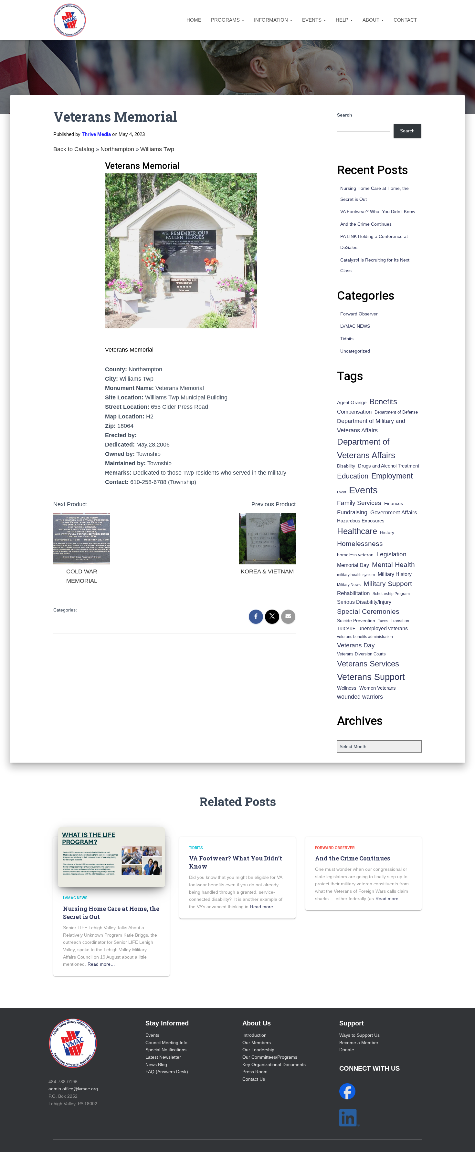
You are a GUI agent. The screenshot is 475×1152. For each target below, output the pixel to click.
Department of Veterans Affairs (366, 448)
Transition (400, 620)
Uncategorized (355, 351)
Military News (349, 584)
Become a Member (358, 1042)
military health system (356, 574)
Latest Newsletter (163, 1057)
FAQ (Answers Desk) (166, 1071)
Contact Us (253, 1079)
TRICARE (346, 628)
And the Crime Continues (366, 224)
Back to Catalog (74, 149)
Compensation (354, 412)
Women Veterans (377, 688)
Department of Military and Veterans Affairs (371, 426)
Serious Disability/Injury (364, 602)
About (372, 20)
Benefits (383, 401)
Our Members (256, 1042)
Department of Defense (396, 412)
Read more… (101, 964)
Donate (346, 1049)
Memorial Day (353, 565)
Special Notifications (165, 1049)
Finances (393, 503)
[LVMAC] (69, 20)
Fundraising (352, 512)
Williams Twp (157, 149)
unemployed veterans (383, 628)
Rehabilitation (353, 593)
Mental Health (393, 564)
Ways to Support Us (359, 1035)
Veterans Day (356, 645)
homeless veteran (355, 554)
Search (344, 115)
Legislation (391, 554)
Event (341, 492)
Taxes (383, 621)
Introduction (254, 1035)
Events (312, 20)
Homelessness (360, 543)
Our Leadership (258, 1049)
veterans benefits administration (365, 636)
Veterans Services (368, 663)
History (387, 532)
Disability (346, 465)
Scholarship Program (391, 593)
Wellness (346, 688)
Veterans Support (371, 677)
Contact (405, 20)
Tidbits (347, 338)
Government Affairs (393, 512)
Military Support (388, 583)
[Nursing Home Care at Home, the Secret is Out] (111, 856)
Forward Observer (359, 313)
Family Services (359, 502)
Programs (226, 20)
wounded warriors (360, 697)
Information (271, 20)
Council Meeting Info (166, 1042)
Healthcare (357, 531)
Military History (395, 574)
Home (193, 20)
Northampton (118, 149)
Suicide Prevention (356, 620)
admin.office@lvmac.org (73, 1088)
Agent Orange (351, 402)
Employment (392, 476)
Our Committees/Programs (269, 1057)
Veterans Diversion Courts (361, 654)
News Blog (156, 1064)
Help (343, 20)
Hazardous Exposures (361, 520)
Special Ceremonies (368, 611)
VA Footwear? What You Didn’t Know (377, 211)
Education (352, 476)
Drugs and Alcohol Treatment (388, 465)
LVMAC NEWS (355, 326)
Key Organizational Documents (274, 1064)
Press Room (255, 1071)
